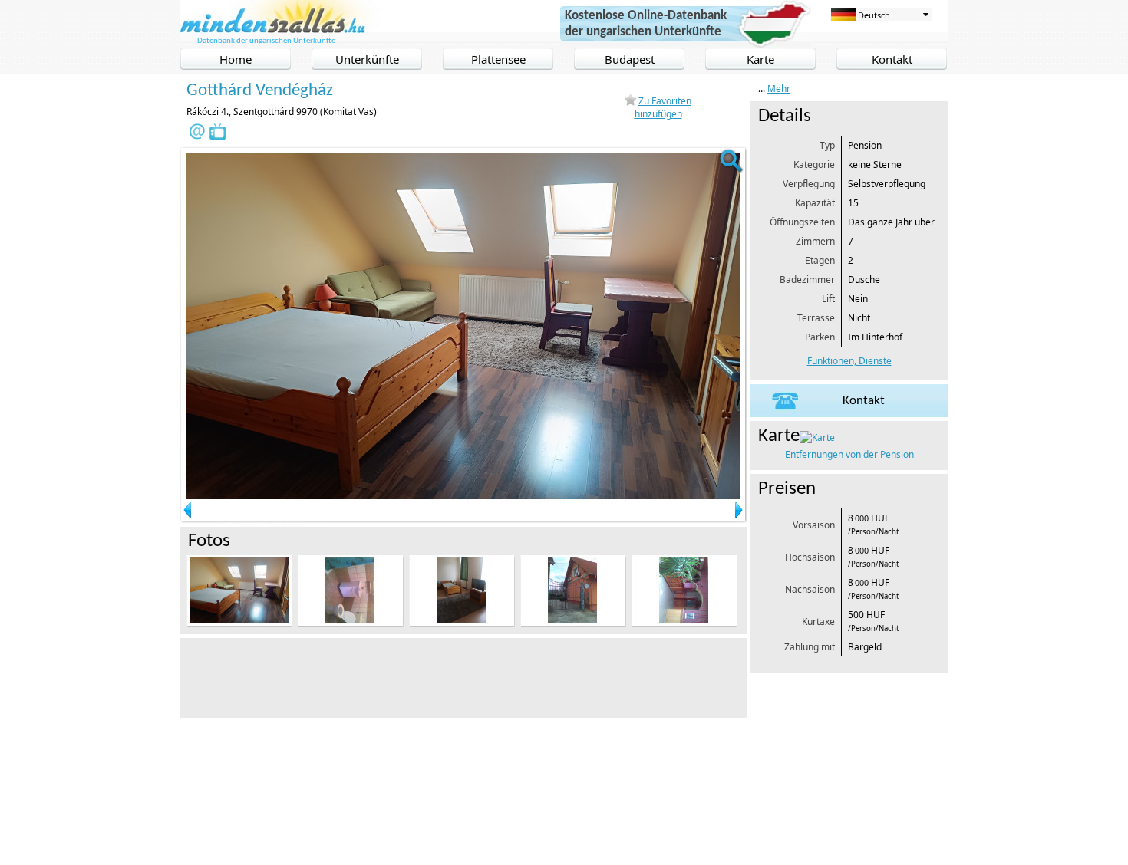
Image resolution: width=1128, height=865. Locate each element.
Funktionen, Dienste (849, 360)
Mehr (778, 88)
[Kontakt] (849, 413)
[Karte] (817, 437)
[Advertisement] (459, 676)
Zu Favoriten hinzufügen (663, 107)
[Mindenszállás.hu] (281, 29)
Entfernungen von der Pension (849, 454)
